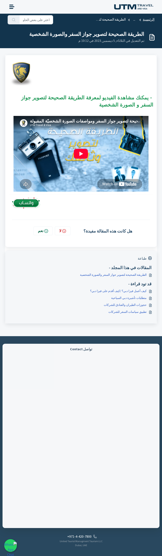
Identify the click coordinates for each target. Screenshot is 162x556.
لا (60, 230)
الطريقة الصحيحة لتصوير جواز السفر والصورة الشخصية (113, 275)
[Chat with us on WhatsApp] (10, 545)
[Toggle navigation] (12, 7)
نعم (40, 230)
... (134, 19)
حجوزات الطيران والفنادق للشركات (125, 305)
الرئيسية (148, 19)
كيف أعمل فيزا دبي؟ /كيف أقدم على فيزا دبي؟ (118, 291)
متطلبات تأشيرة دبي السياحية (129, 298)
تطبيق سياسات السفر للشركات (127, 312)
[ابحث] (14, 19)
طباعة (142, 258)
